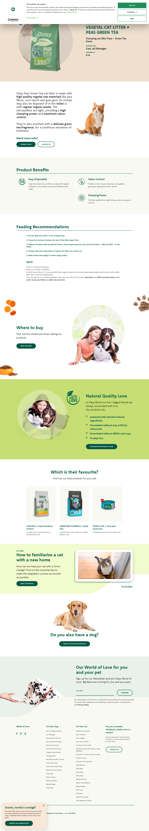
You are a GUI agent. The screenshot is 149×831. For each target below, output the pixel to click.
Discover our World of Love (101, 446)
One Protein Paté (51, 763)
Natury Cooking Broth (83, 783)
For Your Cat (81, 726)
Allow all (132, 5)
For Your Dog (52, 726)
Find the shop (26, 346)
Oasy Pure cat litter (82, 797)
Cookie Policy (71, 12)
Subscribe (125, 693)
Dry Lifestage (50, 734)
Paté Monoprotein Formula (55, 759)
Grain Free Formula (52, 745)
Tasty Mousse (80, 765)
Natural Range (50, 784)
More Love (79, 790)
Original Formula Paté (53, 752)
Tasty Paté (49, 773)
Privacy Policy (83, 705)
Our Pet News (127, 586)
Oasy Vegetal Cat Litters (84, 800)
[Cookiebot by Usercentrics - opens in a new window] (13, 20)
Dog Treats (49, 788)
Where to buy (26, 144)
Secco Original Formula (53, 731)
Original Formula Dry (83, 731)
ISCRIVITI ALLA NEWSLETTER (19, 823)
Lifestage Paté (50, 756)
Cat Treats (79, 793)
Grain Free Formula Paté (54, 766)
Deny (132, 18)
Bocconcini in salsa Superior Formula (88, 754)
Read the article (27, 584)
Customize (131, 12)
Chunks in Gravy (81, 758)
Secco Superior (81, 734)
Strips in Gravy (51, 777)
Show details (31, 18)
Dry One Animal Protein (54, 742)
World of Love (22, 726)
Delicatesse (80, 772)
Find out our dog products (74, 644)
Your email (79, 690)
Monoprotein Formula (53, 738)
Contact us (46, 144)
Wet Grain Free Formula (54, 770)
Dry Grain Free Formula (53, 749)
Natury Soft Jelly (51, 781)
